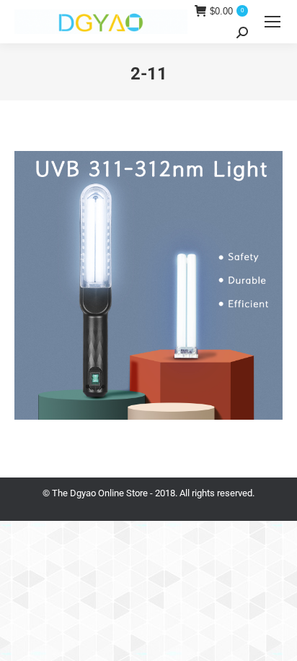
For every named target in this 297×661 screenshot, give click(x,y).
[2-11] (148, 285)
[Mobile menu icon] (272, 22)
